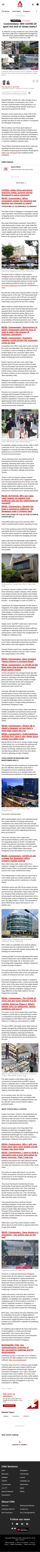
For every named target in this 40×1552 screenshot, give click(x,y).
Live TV (4, 1488)
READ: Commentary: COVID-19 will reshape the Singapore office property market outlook (19, 858)
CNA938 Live (25, 1481)
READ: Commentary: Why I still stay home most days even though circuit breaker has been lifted (19, 1146)
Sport (22, 1488)
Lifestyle (5, 1477)
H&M (3, 153)
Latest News (16, 11)
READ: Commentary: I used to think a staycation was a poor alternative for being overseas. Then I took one (20, 1154)
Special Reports (7, 1491)
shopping (5, 1416)
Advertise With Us (8, 1509)
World (22, 1491)
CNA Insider (24, 1474)
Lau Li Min (15, 86)
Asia (3, 1470)
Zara (7, 153)
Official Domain (9, 1542)
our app (12, 1355)
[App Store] (15, 1529)
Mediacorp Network (27, 1505)
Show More (20, 183)
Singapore (26, 11)
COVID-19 (26, 1416)
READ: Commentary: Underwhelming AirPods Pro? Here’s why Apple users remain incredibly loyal (20, 736)
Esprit (15, 153)
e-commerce (15, 1416)
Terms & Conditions (22, 1542)
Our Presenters (7, 1512)
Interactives (24, 1484)
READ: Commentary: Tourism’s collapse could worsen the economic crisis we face (19, 340)
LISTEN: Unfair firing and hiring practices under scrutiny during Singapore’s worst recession (17, 192)
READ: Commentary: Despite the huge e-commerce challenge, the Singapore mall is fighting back (17, 508)
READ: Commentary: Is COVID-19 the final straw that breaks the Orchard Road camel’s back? (20, 667)
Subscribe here (9, 1405)
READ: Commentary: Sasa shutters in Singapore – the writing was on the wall (20, 1234)
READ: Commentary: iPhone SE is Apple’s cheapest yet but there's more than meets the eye (18, 728)
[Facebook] (12, 1524)
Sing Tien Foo (6, 86)
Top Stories (6, 11)
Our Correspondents (27, 1512)
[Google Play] (12, 1529)
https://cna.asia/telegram (17, 1360)
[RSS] (27, 1524)
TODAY (4, 1481)
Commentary (26, 21)
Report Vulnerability (16, 1544)
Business (5, 1474)
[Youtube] (17, 1524)
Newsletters (6, 1495)
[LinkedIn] (22, 1524)
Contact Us (24, 1509)
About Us (5, 1505)
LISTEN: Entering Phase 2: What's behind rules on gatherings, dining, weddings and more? (19, 1006)
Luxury (22, 1477)
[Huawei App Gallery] (23, 1530)
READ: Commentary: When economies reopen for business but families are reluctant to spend (19, 200)
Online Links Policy (30, 1544)
